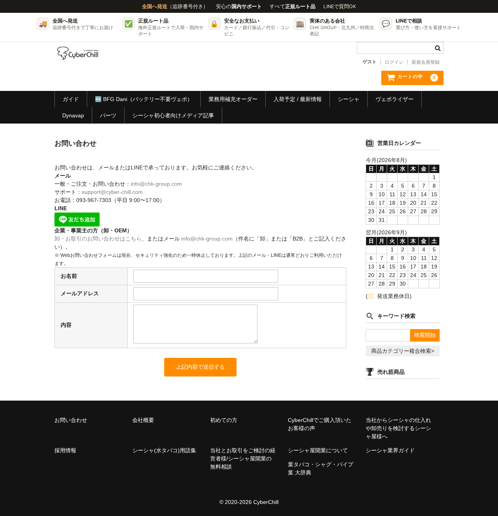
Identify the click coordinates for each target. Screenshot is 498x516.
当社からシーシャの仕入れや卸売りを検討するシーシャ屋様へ (398, 428)
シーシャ (348, 99)
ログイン (394, 62)
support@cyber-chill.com (112, 192)
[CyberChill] (77, 53)
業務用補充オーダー (233, 99)
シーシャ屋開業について (318, 450)
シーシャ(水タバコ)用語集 (164, 450)
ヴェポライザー (394, 99)
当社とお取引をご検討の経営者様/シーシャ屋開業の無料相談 (242, 458)
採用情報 (65, 450)
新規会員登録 (426, 62)
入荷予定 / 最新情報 (298, 99)
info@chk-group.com (156, 184)
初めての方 (223, 420)
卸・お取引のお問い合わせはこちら (98, 238)
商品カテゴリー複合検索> (402, 351)
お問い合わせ (70, 420)
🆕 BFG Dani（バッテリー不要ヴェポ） (144, 99)
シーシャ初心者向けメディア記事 (173, 115)
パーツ (108, 115)
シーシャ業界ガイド (390, 450)
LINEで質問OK (339, 6)
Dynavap (73, 115)
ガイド (71, 99)
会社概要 (143, 420)
